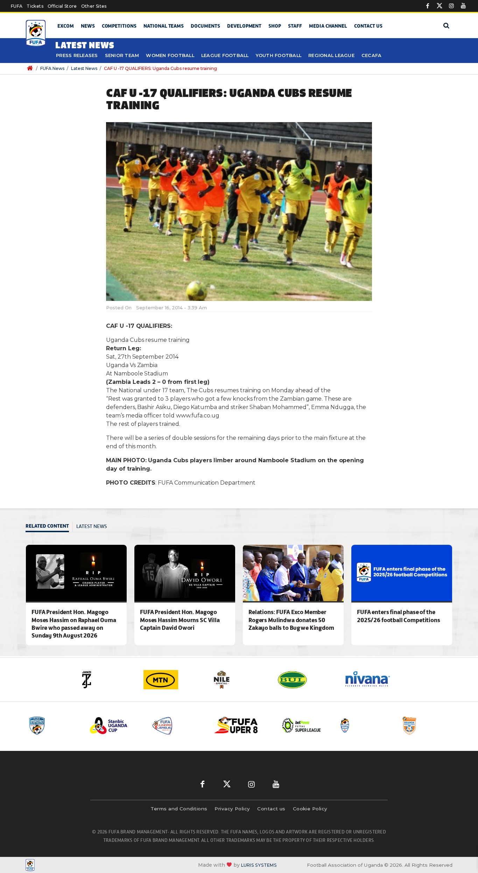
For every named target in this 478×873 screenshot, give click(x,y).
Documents (205, 26)
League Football (225, 55)
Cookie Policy (310, 808)
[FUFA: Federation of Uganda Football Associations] (37, 33)
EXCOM (65, 26)
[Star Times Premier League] (427, 725)
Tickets (35, 6)
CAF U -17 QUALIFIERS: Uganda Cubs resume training (160, 68)
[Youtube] (463, 6)
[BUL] (305, 679)
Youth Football (279, 55)
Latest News (84, 68)
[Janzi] (106, 679)
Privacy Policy (232, 808)
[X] (439, 6)
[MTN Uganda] (172, 679)
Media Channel (328, 26)
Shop (274, 26)
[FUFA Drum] (365, 725)
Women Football (170, 55)
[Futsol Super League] (302, 725)
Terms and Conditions (178, 808)
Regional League (331, 55)
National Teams (163, 26)
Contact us (368, 26)
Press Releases (77, 55)
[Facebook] (427, 6)
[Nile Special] (239, 679)
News (88, 26)
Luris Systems (259, 865)
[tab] (49, 526)
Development (244, 26)
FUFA (16, 6)
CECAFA (371, 55)
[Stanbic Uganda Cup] (115, 725)
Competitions (119, 26)
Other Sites (94, 6)
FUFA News (52, 68)
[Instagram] (451, 6)
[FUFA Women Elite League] (53, 725)
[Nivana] (372, 679)
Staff (295, 26)
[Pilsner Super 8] (240, 725)
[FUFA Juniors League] (178, 725)
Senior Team (122, 55)
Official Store (62, 6)
